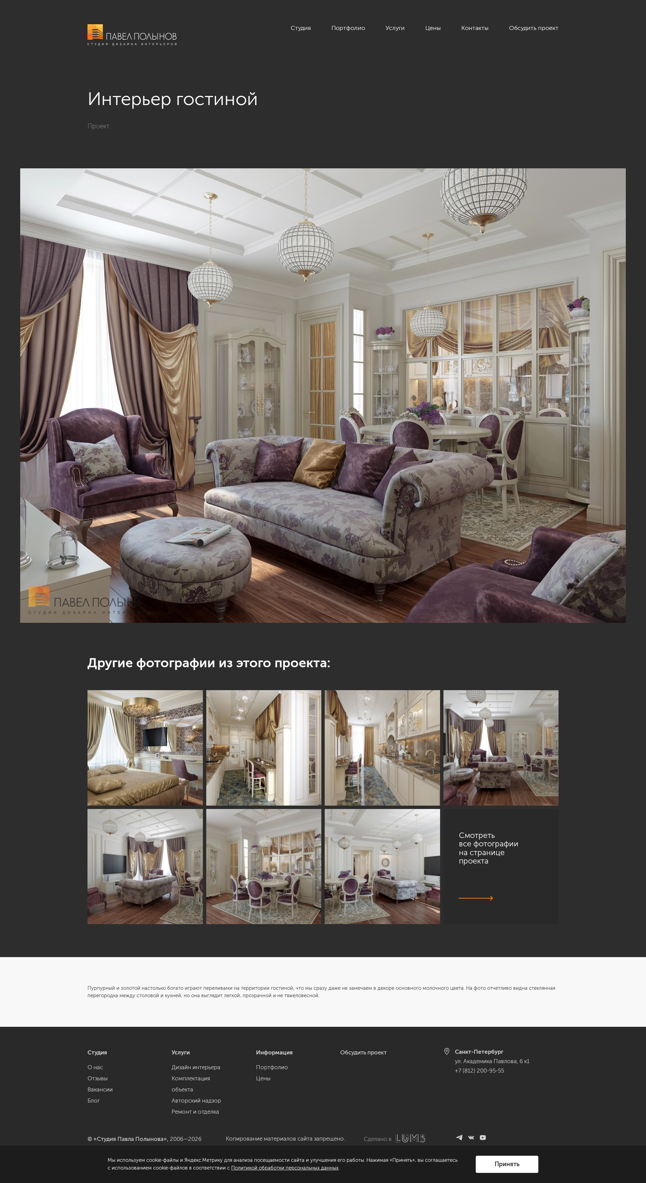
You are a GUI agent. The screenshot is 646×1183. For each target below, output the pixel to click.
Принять (507, 1164)
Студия (301, 28)
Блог (93, 1100)
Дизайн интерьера (196, 1067)
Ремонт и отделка (195, 1111)
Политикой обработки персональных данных (284, 1168)
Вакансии (100, 1089)
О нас (95, 1067)
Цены (433, 28)
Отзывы (97, 1078)
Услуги (395, 28)
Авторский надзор (196, 1100)
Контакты (475, 28)
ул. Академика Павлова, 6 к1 (492, 1061)
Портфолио (348, 28)
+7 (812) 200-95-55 (479, 1070)
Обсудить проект (534, 28)
